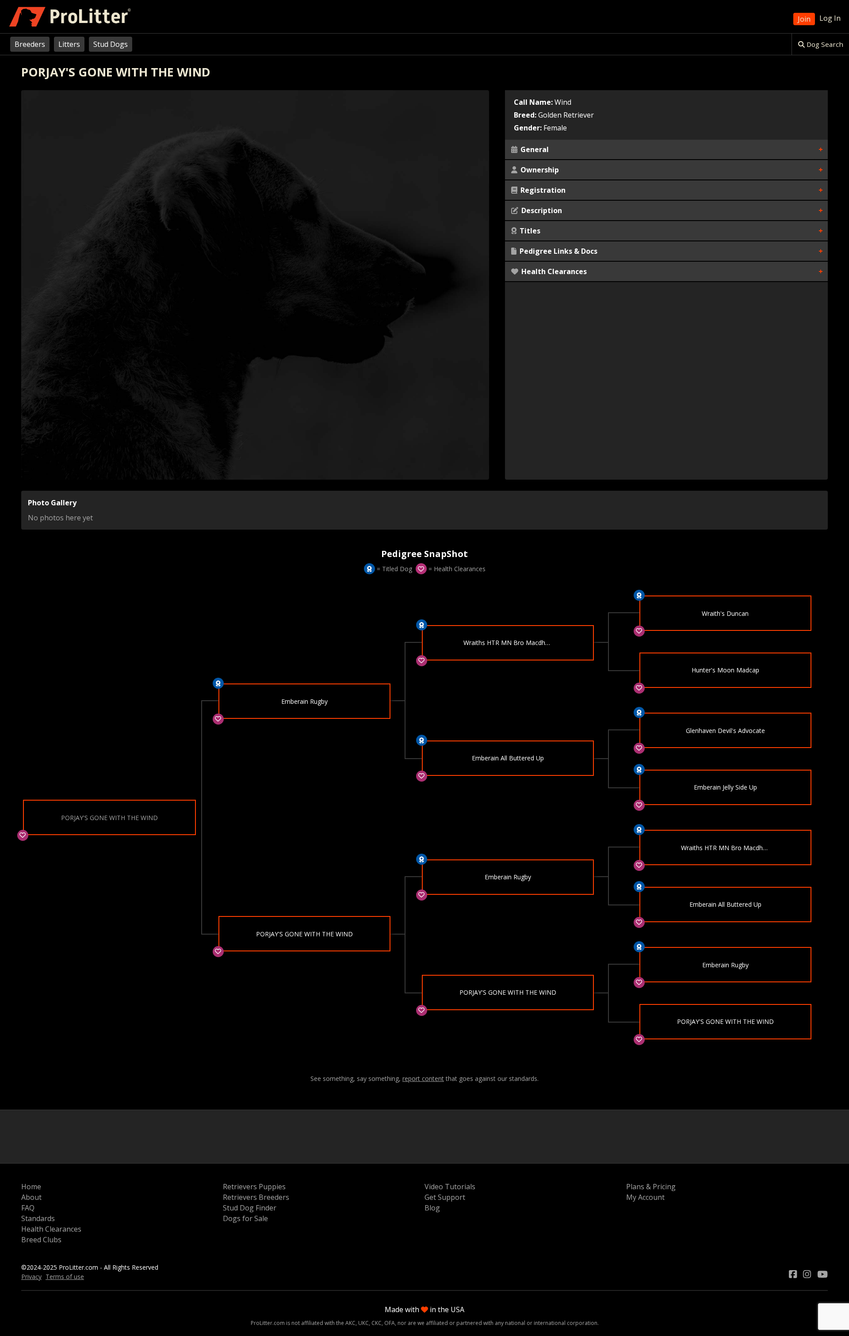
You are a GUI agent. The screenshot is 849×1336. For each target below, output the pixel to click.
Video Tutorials (449, 1186)
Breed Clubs (41, 1239)
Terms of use (65, 1276)
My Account (645, 1197)
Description (541, 210)
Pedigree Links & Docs (557, 251)
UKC (363, 1323)
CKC (376, 1323)
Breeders (30, 44)
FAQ (27, 1208)
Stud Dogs (110, 44)
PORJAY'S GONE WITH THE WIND (304, 934)
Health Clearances (553, 271)
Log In (830, 18)
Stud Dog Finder (249, 1208)
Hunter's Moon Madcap (725, 670)
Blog (432, 1208)
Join (804, 19)
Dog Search (824, 44)
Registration (542, 190)
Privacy (31, 1276)
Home (31, 1186)
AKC (350, 1323)
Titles (529, 231)
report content (423, 1079)
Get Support (444, 1197)
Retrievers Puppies (254, 1186)
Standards (38, 1218)
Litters (69, 44)
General (534, 149)
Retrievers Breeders (256, 1197)
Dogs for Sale (245, 1218)
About (31, 1197)
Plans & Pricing (651, 1186)
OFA (389, 1323)
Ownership (539, 170)
